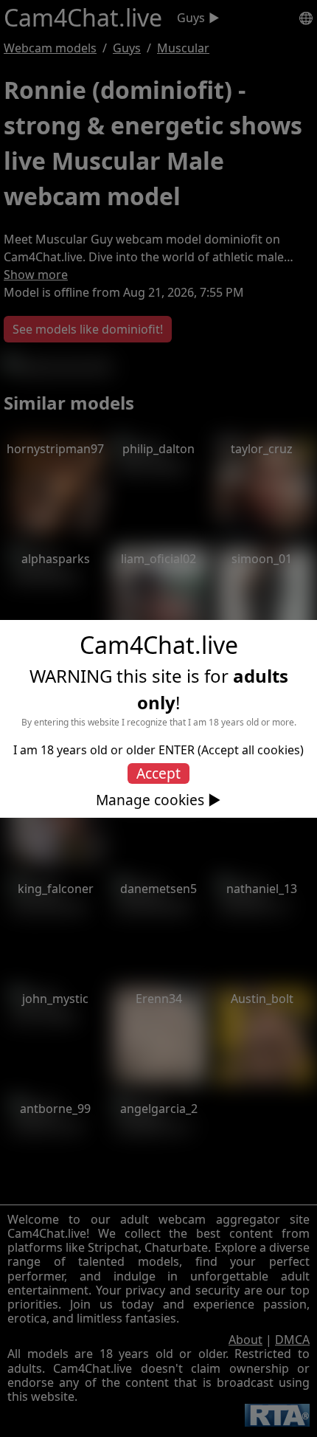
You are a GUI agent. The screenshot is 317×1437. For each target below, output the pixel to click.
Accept (158, 773)
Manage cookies (150, 800)
